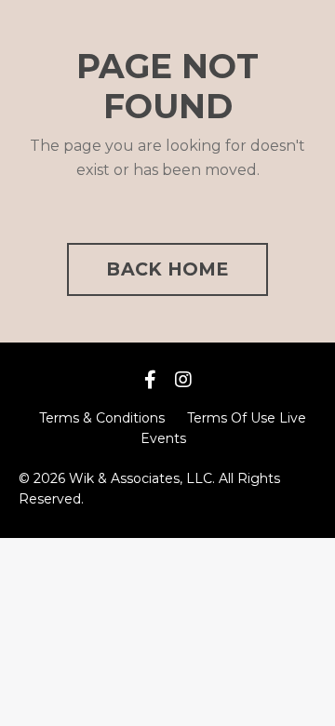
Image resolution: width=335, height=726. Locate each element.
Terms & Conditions (102, 418)
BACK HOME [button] (167, 269)
